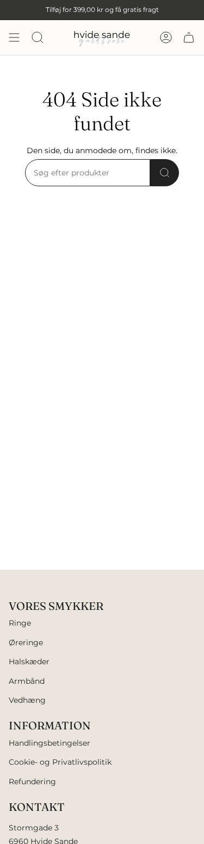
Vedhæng (27, 700)
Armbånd (27, 681)
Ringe (20, 623)
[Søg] (164, 172)
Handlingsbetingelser (49, 743)
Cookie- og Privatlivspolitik (60, 762)
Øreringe (26, 642)
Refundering (32, 781)
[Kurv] (188, 37)
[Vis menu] (14, 37)
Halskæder (29, 661)
